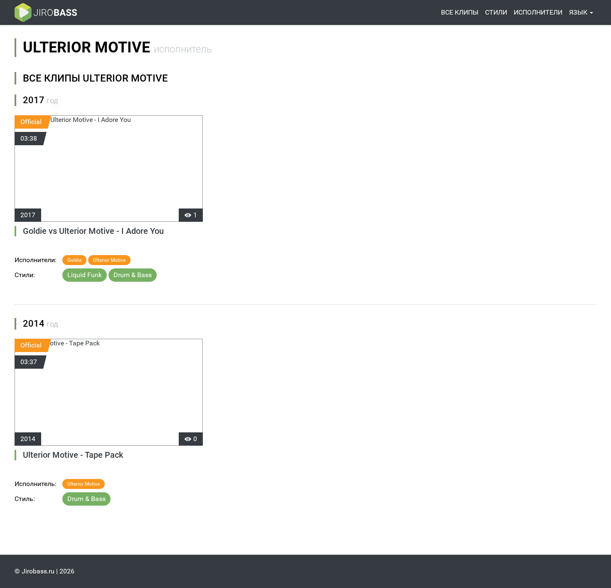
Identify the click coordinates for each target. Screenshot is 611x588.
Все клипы (459, 12)
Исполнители (538, 12)
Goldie (74, 260)
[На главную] (46, 12)
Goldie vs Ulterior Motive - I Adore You (93, 231)
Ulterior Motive (109, 260)
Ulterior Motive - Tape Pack (73, 455)
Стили (496, 12)
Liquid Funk (84, 275)
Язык (579, 12)
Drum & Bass (132, 275)
